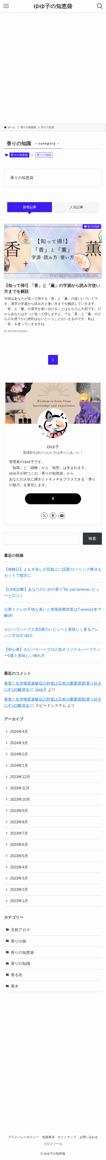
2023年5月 (19, 856)
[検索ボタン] (100, 6)
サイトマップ (67, 1137)
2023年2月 (19, 890)
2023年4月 (19, 867)
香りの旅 (18, 941)
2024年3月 (19, 743)
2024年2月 (19, 754)
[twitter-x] (44, 515)
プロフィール (53, 1144)
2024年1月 (19, 765)
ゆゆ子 (41, 689)
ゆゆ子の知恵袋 (53, 6)
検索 (92, 538)
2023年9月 (19, 811)
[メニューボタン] (6, 6)
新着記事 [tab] (29, 207)
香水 (15, 986)
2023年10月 (20, 799)
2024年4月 (19, 732)
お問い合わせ (89, 1137)
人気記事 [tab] (76, 207)
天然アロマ (20, 930)
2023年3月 (19, 878)
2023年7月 (19, 833)
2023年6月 (19, 845)
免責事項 (48, 1137)
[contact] (61, 515)
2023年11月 (20, 788)
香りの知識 (20, 963)
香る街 (16, 975)
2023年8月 (19, 822)
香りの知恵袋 (19, 154)
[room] (53, 515)
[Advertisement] (53, 68)
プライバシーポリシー (23, 1137)
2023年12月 (20, 777)
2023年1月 (19, 901)
